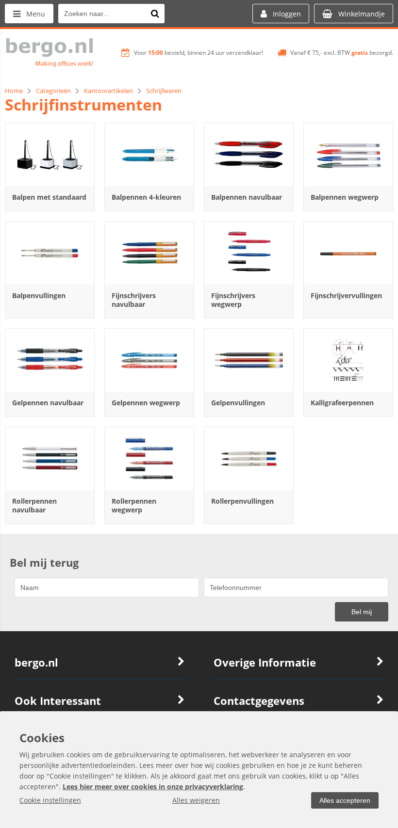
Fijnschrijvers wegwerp (233, 300)
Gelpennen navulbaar (47, 402)
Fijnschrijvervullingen (346, 295)
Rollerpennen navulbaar (34, 505)
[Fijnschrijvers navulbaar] (149, 253)
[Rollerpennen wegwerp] (149, 458)
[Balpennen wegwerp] (348, 154)
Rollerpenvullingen (242, 501)
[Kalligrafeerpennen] (348, 360)
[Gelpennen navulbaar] (49, 360)
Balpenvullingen (39, 295)
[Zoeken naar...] (155, 13)
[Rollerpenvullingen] (248, 458)
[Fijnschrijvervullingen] (348, 253)
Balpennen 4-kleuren (146, 197)
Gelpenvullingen (238, 402)
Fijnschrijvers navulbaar (134, 300)
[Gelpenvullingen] (248, 360)
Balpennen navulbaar (246, 197)
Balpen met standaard (49, 197)
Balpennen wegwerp (345, 197)
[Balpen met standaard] (49, 154)
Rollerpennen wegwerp (134, 505)
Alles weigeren (196, 800)
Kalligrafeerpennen (342, 402)
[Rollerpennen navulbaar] (49, 458)
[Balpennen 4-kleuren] (149, 154)
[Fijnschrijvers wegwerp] (248, 253)
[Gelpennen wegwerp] (149, 360)
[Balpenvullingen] (49, 253)
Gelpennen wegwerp (146, 402)
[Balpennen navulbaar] (248, 154)
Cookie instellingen (50, 800)
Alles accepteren (344, 800)
